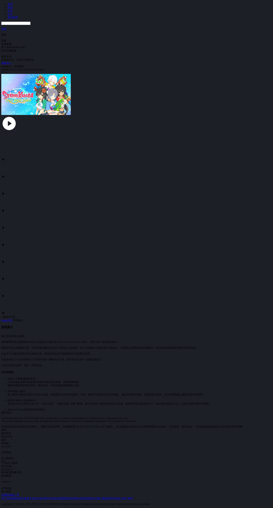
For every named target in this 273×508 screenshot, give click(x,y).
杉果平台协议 (49, 498)
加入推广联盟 (125, 498)
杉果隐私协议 (64, 498)
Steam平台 (6, 320)
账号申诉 (112, 498)
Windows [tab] (6, 481)
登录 (3, 29)
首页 (10, 4)
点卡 (10, 14)
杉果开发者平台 (25, 498)
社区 (10, 10)
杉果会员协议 (79, 498)
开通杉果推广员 (10, 495)
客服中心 (6, 63)
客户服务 (102, 498)
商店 (10, 7)
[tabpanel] (136, 247)
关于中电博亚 (8, 498)
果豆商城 (13, 17)
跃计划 (38, 498)
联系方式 (92, 498)
